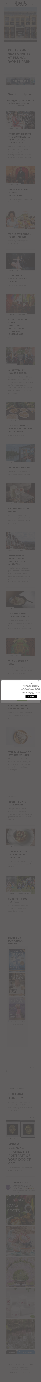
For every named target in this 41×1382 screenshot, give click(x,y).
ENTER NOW (30, 696)
